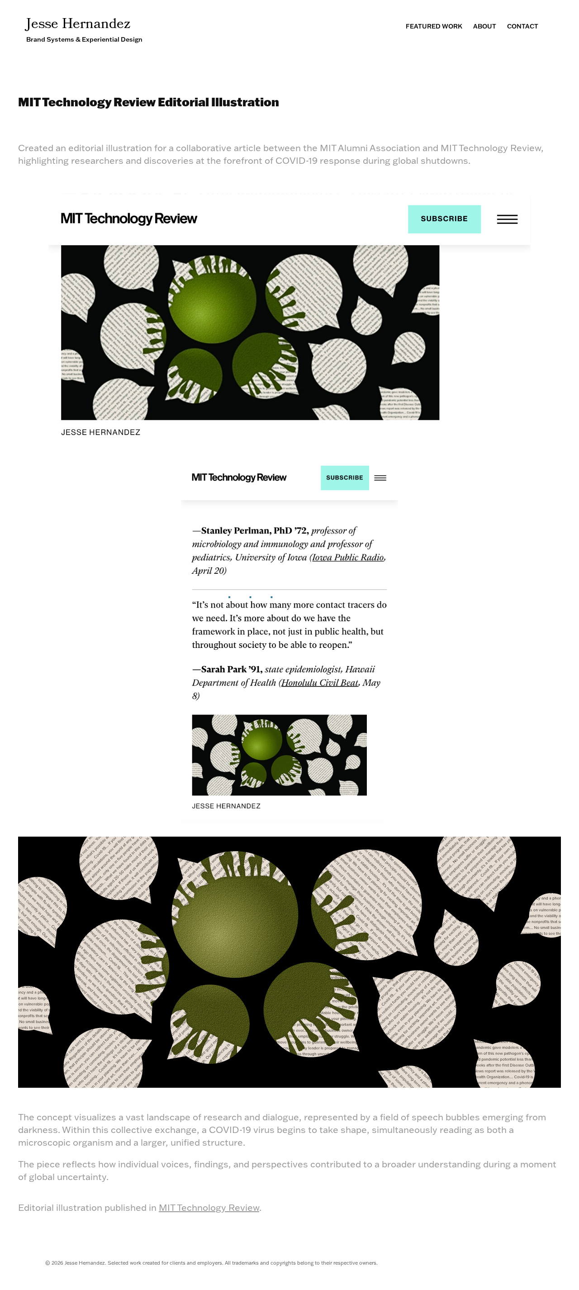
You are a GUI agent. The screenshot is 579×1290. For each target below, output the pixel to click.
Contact (522, 26)
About (484, 26)
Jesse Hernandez (78, 25)
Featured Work (434, 26)
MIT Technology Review (209, 1207)
